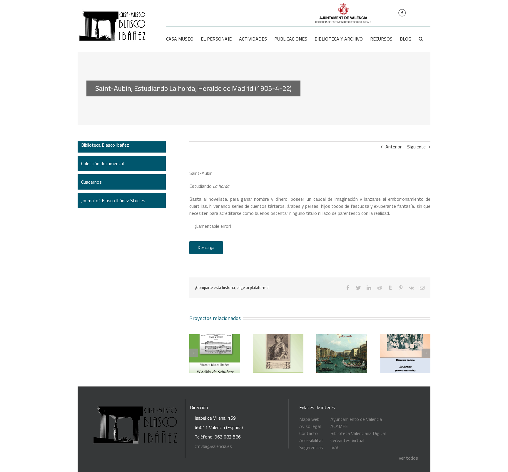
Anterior (393, 146)
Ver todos (408, 457)
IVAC (335, 447)
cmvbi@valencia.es (213, 446)
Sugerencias (311, 447)
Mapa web (309, 419)
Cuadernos (91, 181)
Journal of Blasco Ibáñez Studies (113, 200)
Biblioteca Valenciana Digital (358, 433)
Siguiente (416, 146)
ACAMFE (339, 426)
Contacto (308, 433)
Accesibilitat (311, 440)
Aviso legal (310, 426)
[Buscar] (421, 38)
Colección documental (102, 163)
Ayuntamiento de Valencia (356, 419)
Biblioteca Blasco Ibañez (105, 144)
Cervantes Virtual (347, 440)
